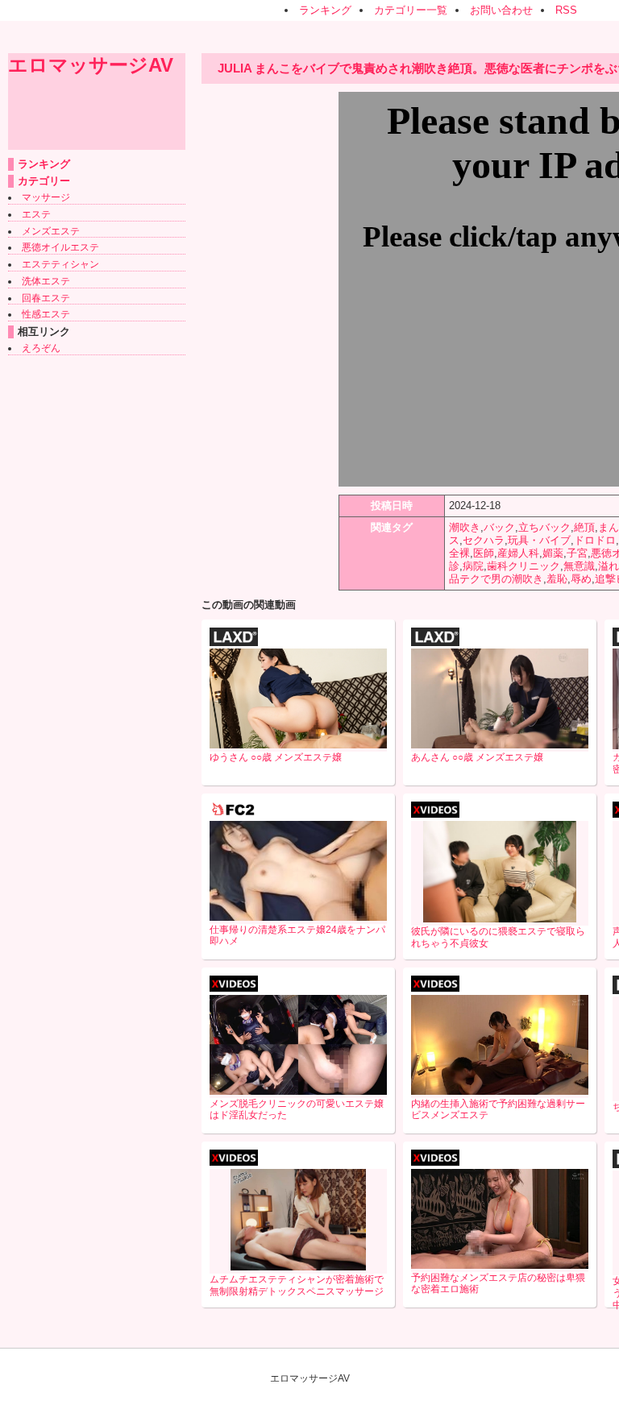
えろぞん (41, 348)
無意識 (579, 566)
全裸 (459, 553)
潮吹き (464, 527)
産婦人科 (518, 553)
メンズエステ (51, 231)
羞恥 (556, 579)
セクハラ (484, 540)
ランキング (325, 10)
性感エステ (46, 314)
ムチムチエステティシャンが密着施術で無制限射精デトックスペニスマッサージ (297, 1285)
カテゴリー (44, 181)
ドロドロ (595, 540)
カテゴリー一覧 (410, 10)
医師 (483, 553)
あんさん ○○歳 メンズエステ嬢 (477, 757)
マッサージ (46, 197)
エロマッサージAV (90, 65)
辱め (581, 579)
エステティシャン (60, 264)
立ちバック (544, 527)
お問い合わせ (501, 10)
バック (499, 527)
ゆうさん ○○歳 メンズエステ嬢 (276, 757)
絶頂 (584, 527)
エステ (36, 214)
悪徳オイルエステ (60, 247)
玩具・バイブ (539, 540)
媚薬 (552, 553)
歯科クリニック (523, 566)
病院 (473, 566)
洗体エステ (46, 281)
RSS (566, 10)
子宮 (577, 553)
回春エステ (46, 298)
